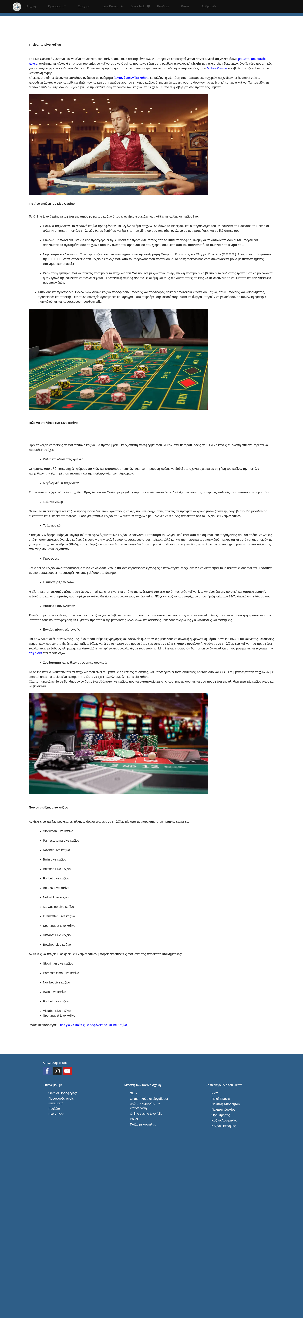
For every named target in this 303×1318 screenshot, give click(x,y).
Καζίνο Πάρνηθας (223, 1126)
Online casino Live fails (146, 1113)
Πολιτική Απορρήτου (225, 1104)
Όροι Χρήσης (220, 1115)
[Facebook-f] (47, 1071)
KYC (214, 1093)
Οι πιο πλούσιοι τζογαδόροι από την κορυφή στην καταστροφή (149, 1103)
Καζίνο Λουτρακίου (224, 1120)
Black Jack (55, 1114)
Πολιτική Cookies (223, 1109)
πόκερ (33, 63)
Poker (134, 1119)
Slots (133, 1093)
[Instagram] (57, 1071)
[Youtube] (67, 1071)
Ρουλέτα (54, 1108)
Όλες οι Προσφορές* (62, 1093)
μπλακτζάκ (258, 59)
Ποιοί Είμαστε (220, 1098)
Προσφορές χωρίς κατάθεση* (61, 1101)
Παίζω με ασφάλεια (143, 1124)
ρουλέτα (243, 59)
